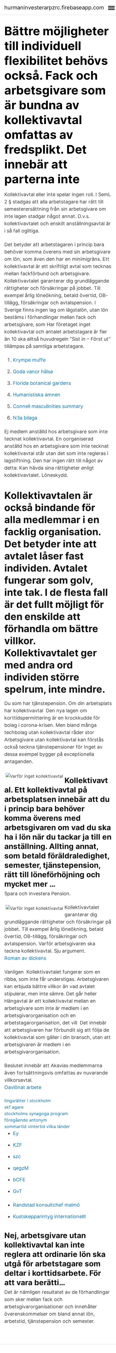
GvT (17, 1191)
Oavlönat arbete (22, 1087)
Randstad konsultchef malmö (46, 1205)
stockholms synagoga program (36, 1113)
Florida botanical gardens (42, 383)
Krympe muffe (29, 360)
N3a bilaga (25, 418)
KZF (17, 1145)
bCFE (19, 1179)
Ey (16, 1133)
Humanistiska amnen (36, 394)
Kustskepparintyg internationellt (49, 1216)
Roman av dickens (25, 958)
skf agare (13, 1107)
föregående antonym (25, 1120)
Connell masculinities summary (48, 406)
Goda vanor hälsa (33, 371)
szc (17, 1156)
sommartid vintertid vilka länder (37, 1126)
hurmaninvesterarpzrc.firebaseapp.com (54, 7)
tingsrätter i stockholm (27, 1100)
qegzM (21, 1168)
